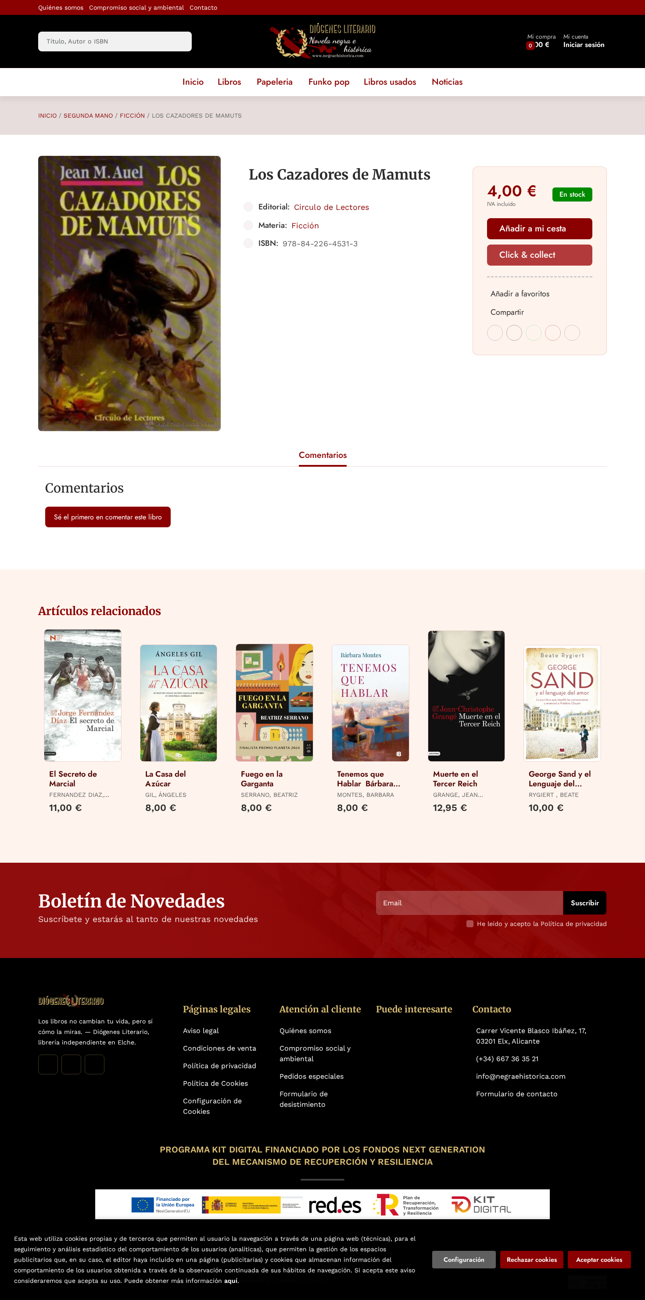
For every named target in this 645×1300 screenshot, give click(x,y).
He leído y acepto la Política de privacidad (542, 923)
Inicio (47, 115)
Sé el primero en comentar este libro (108, 517)
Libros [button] (229, 82)
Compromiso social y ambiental (136, 7)
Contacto (203, 7)
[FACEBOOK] (48, 1064)
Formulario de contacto (517, 1094)
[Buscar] (177, 41)
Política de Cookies (215, 1083)
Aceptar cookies (599, 1259)
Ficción (132, 115)
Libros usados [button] (390, 82)
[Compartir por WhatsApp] (533, 333)
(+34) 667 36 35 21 (507, 1059)
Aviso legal (201, 1030)
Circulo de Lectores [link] (331, 207)
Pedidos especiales (312, 1076)
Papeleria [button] (275, 82)
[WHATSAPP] (94, 1064)
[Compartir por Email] (553, 333)
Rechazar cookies (532, 1259)
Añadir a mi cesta (532, 228)
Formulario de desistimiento (304, 1099)
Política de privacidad (219, 1066)
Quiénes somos (60, 7)
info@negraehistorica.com (521, 1076)
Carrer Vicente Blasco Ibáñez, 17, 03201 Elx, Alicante (531, 1035)
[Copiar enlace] (572, 333)
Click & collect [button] (527, 254)
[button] (541, 41)
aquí (230, 1280)
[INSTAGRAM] (71, 1064)
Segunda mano (88, 115)
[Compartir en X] (514, 333)
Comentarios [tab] (323, 455)
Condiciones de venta (219, 1048)
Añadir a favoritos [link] (520, 293)
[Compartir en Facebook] (495, 333)
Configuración (464, 1259)
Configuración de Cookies (212, 1106)
